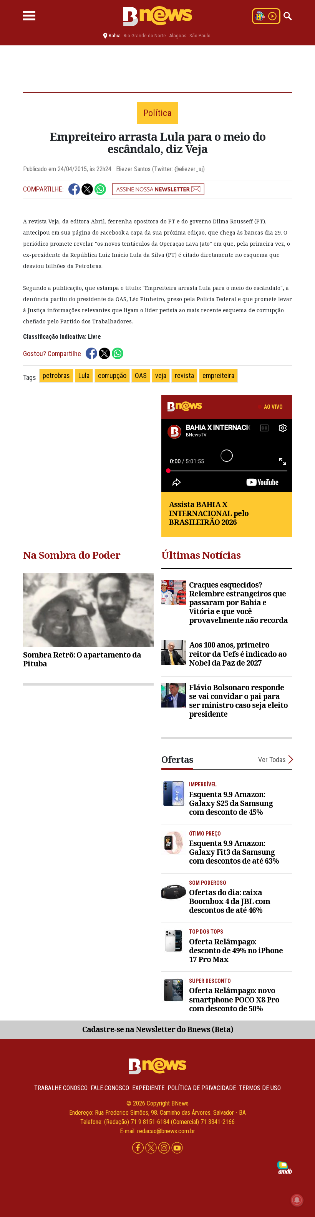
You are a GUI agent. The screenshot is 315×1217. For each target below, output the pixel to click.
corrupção (112, 375)
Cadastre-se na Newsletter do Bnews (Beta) (157, 1029)
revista (184, 375)
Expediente (148, 1088)
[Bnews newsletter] (158, 189)
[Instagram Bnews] (164, 1148)
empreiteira (218, 375)
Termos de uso (260, 1088)
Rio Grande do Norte (145, 35)
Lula (84, 375)
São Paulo (200, 35)
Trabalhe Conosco (61, 1088)
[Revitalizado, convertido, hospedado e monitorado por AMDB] (284, 1167)
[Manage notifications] (297, 1200)
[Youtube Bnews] (177, 1148)
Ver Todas (272, 760)
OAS (141, 375)
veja (160, 375)
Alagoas (177, 35)
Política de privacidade (201, 1088)
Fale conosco (110, 1088)
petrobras (56, 375)
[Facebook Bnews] (138, 1148)
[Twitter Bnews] (151, 1148)
